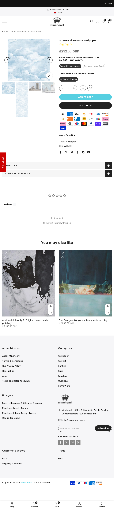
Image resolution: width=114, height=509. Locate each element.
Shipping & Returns (12, 463)
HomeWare (64, 385)
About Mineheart (11, 355)
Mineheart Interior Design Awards (19, 413)
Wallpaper (70, 141)
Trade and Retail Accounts (16, 380)
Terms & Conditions (12, 360)
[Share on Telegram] (83, 152)
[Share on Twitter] (66, 152)
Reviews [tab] (8, 204)
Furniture (62, 376)
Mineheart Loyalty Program (16, 408)
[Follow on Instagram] (72, 442)
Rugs (60, 371)
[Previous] (7, 60)
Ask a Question (67, 135)
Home (5, 31)
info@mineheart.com (59, 9)
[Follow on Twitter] (66, 442)
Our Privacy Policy (11, 366)
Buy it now (85, 105)
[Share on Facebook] (60, 152)
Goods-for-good (11, 418)
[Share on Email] (88, 152)
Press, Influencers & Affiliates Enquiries (22, 403)
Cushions (63, 380)
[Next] (50, 60)
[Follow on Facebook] (60, 442)
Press (61, 458)
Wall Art (62, 360)
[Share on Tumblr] (77, 152)
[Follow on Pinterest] (78, 442)
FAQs (4, 458)
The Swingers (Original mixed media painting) (84, 320)
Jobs (4, 376)
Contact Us (8, 371)
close (6, 3)
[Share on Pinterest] (72, 152)
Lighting (62, 366)
